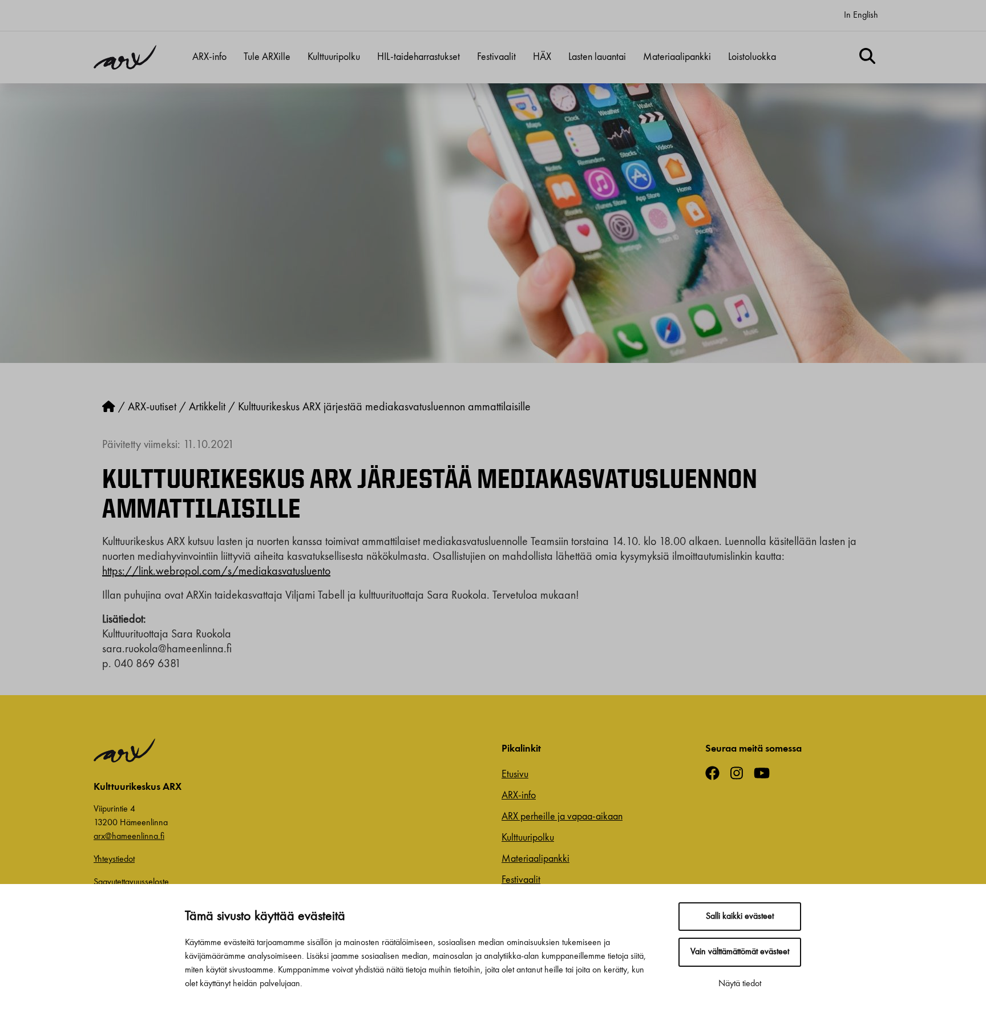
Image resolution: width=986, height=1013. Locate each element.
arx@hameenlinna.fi (129, 836)
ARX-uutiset (152, 407)
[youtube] (766, 775)
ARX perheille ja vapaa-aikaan (562, 817)
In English (861, 15)
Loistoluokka (752, 57)
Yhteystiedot (114, 859)
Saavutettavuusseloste (131, 882)
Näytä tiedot (739, 983)
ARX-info (209, 57)
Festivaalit (496, 57)
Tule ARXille (267, 57)
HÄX (542, 57)
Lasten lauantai (597, 57)
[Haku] (867, 57)
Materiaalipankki (677, 57)
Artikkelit (207, 407)
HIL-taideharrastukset (418, 57)
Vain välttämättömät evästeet (739, 952)
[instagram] (740, 775)
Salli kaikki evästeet (740, 916)
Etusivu (515, 774)
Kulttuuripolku (334, 57)
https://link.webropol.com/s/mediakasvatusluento (216, 572)
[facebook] (716, 775)
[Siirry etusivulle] (108, 407)
